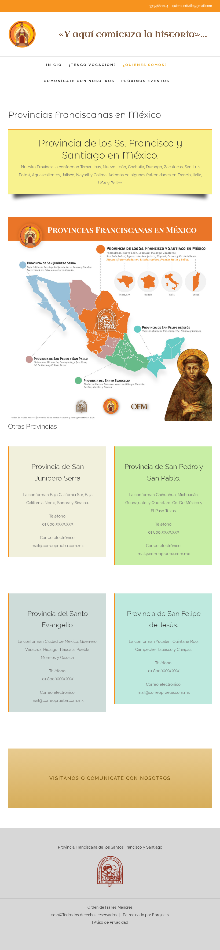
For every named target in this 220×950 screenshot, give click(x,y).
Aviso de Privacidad (111, 922)
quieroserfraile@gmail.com (192, 6)
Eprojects (160, 915)
